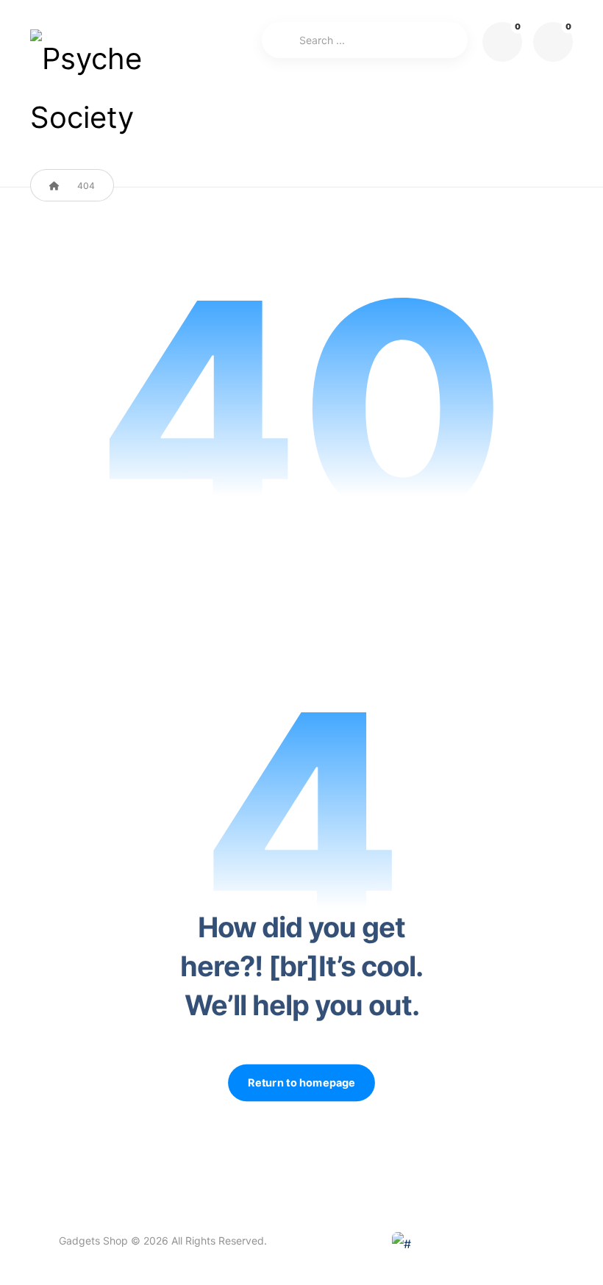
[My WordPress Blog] (96, 88)
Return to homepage (301, 1082)
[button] (553, 42)
